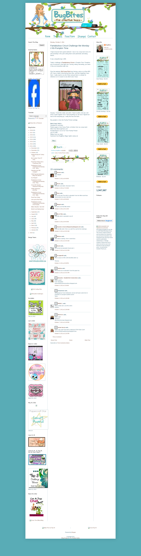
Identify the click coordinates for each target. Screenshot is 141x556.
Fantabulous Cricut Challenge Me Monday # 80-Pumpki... (38, 203)
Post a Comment (57, 337)
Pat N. (58, 183)
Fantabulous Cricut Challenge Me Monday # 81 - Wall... (38, 194)
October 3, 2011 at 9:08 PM (62, 263)
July (32, 216)
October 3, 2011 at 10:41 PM (62, 272)
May (32, 221)
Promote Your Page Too (33, 108)
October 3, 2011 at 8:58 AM (62, 199)
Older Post (87, 340)
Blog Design (64, 538)
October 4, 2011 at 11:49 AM (62, 298)
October (33, 152)
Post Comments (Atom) (63, 343)
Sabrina (60, 268)
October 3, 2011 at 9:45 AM (62, 221)
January (33, 230)
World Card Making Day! (37, 209)
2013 (31, 141)
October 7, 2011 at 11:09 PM (62, 322)
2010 (31, 232)
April (32, 223)
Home (70, 340)
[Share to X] (73, 151)
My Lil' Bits (60, 214)
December (34, 148)
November (34, 150)
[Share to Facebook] (75, 151)
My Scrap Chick (66, 71)
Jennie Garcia (61, 327)
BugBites (108, 45)
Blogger (74, 532)
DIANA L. (60, 303)
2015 (31, 137)
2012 (31, 144)
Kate (58, 193)
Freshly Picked (61, 152)
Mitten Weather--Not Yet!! (37, 207)
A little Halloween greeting (35, 189)
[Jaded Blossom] (37, 261)
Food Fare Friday (35, 197)
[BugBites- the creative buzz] (34, 106)
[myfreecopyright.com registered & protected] (104, 228)
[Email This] (70, 151)
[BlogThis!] (71, 151)
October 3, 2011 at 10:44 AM (62, 241)
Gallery (67, 152)
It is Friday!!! (34, 177)
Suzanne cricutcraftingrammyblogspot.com (69, 227)
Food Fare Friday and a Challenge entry (37, 162)
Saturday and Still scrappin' (35, 171)
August (33, 214)
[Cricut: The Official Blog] (36, 520)
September (34, 212)
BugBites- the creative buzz (34, 78)
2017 (31, 132)
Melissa (59, 236)
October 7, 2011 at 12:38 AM (62, 309)
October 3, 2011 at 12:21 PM (62, 250)
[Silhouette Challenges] (36, 293)
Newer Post (54, 340)
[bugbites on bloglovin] (104, 221)
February (33, 227)
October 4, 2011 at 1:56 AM (62, 285)
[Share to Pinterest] (77, 151)
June (32, 218)
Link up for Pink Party (36, 199)
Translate (41, 118)
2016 (31, 135)
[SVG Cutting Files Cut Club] (36, 289)
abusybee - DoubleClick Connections (68, 278)
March (33, 225)
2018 (31, 130)
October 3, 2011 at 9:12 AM (62, 209)
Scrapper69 (60, 255)
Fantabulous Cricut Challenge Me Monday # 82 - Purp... (38, 181)
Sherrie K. (60, 314)
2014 (31, 139)
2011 (31, 146)
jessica (59, 172)
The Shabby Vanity (75, 538)
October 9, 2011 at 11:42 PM (62, 333)
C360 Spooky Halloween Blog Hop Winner (37, 174)
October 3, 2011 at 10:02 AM (62, 231)
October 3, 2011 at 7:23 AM (62, 188)
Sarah (58, 246)
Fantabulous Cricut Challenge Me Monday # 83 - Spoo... (38, 167)
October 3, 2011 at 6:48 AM (62, 178)
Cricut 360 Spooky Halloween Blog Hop (37, 185)
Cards (56, 152)
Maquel (59, 204)
